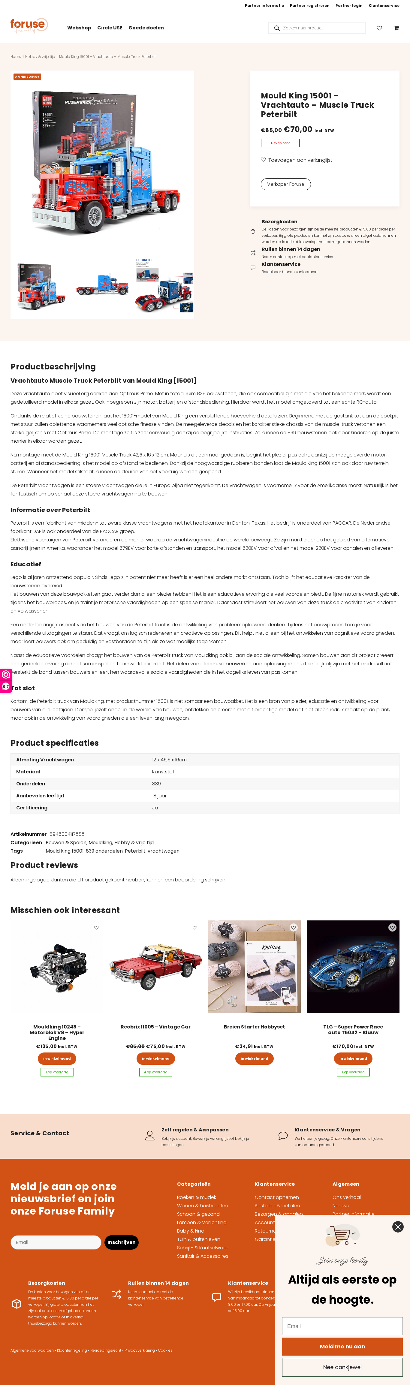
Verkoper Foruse (286, 184)
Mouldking (100, 842)
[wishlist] (382, 27)
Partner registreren (310, 5)
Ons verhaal (347, 1197)
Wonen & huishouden (202, 1205)
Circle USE (109, 27)
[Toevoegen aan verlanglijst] (96, 927)
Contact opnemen (277, 1197)
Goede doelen (146, 27)
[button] (102, 162)
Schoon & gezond (198, 1214)
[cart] (394, 27)
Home (16, 56)
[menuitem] (264, 5)
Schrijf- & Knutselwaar (202, 1247)
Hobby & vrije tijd (40, 56)
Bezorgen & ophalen (279, 1214)
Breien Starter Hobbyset (254, 1026)
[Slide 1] (40, 286)
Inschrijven (121, 1242)
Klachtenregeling (72, 1350)
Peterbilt (135, 851)
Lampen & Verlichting (202, 1222)
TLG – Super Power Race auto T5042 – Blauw (353, 1029)
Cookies (165, 1350)
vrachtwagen (163, 851)
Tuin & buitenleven (198, 1239)
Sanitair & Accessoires (202, 1256)
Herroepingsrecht (105, 1350)
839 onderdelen (104, 851)
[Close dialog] (398, 1227)
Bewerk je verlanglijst (211, 1138)
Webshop (79, 27)
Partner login (349, 5)
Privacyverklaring (140, 1350)
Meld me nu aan (342, 1346)
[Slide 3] (164, 286)
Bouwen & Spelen (66, 842)
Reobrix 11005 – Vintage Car (156, 1026)
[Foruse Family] (29, 26)
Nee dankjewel (342, 1367)
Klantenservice (384, 5)
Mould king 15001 (65, 851)
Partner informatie (264, 5)
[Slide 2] (102, 286)
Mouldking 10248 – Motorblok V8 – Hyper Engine (57, 1032)
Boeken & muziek (196, 1197)
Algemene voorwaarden (32, 1350)
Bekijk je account (176, 1138)
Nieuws (341, 1205)
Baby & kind (190, 1230)
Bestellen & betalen (277, 1205)
